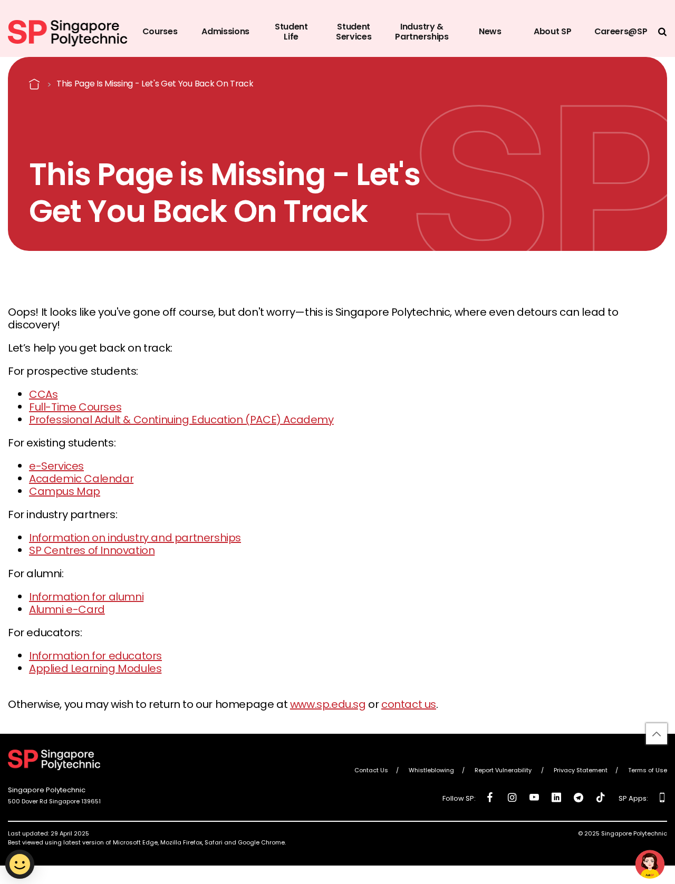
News (490, 31)
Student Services (353, 32)
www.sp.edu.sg (328, 704)
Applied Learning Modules (95, 668)
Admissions (225, 31)
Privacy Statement (581, 770)
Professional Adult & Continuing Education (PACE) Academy (181, 419)
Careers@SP (621, 31)
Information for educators (95, 655)
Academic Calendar (81, 478)
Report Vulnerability (504, 770)
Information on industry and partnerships (135, 537)
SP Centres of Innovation (92, 550)
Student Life (291, 32)
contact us (408, 704)
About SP (552, 31)
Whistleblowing (431, 770)
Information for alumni (86, 596)
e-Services (56, 466)
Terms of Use (647, 770)
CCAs (43, 394)
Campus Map (64, 491)
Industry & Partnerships (421, 32)
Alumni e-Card (67, 609)
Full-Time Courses (75, 407)
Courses (160, 31)
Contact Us (371, 770)
